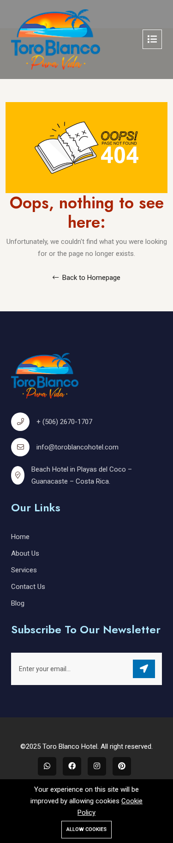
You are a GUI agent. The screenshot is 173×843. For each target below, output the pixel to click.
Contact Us (28, 586)
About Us (25, 553)
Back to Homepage (90, 277)
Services (24, 570)
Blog (17, 603)
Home (20, 537)
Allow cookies (86, 829)
